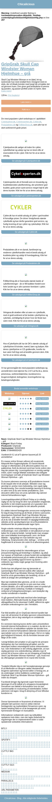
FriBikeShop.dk (25, 125)
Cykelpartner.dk (8, 122)
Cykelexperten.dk (24, 122)
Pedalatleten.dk (8, 125)
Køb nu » (26, 109)
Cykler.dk (37, 122)
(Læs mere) (6, 91)
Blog (19, 798)
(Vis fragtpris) (14, 95)
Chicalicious (26, 4)
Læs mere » (26, 102)
